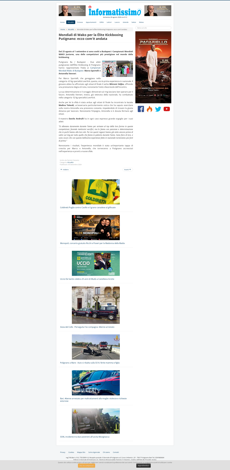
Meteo (141, 22)
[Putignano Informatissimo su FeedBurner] (149, 110)
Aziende (125, 22)
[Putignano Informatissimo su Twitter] (157, 110)
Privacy (62, 452)
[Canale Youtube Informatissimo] (166, 110)
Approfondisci (143, 465)
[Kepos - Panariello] (153, 67)
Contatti (116, 452)
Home (62, 22)
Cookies (71, 452)
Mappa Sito (81, 452)
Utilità (101, 22)
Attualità (71, 22)
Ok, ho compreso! (87, 465)
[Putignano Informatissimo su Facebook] (140, 110)
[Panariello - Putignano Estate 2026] (72, 10)
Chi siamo (106, 452)
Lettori (109, 22)
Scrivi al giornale (94, 452)
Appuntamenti (91, 22)
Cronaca (80, 22)
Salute (134, 22)
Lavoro (117, 22)
